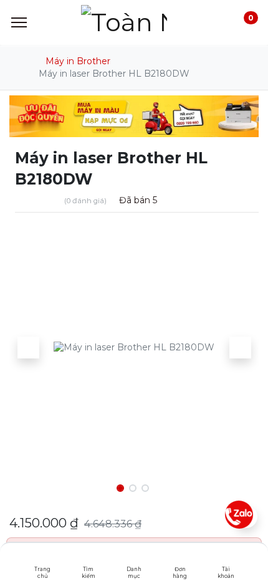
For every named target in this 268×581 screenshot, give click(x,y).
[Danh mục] (134, 559)
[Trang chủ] (42, 559)
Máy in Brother (77, 61)
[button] (28, 347)
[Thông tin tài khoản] (226, 559)
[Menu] (19, 22)
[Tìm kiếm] (88, 559)
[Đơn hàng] (179, 559)
